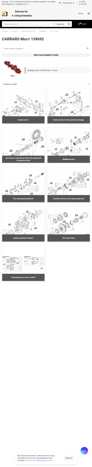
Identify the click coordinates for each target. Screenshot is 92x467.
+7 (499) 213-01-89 (82, 2)
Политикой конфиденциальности (39, 460)
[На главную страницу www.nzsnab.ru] (5, 13)
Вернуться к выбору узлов (46, 55)
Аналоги (60, 24)
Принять (68, 458)
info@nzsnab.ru (68, 3)
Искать (87, 48)
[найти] (69, 24)
